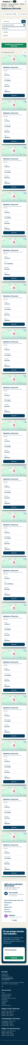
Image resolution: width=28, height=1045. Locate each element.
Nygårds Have (8, 907)
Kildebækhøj (7, 902)
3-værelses (11, 5)
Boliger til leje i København (8, 1011)
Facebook (2, 987)
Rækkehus (4, 4)
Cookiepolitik (5, 1001)
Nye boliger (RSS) (6, 1005)
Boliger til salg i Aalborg (8, 1035)
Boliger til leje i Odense (7, 1014)
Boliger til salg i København (9, 1031)
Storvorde (4, 5)
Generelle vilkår (6, 996)
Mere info (14, 95)
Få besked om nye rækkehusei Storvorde (14, 45)
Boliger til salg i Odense (8, 1033)
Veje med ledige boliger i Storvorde (13, 900)
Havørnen (7, 909)
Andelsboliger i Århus (7, 1022)
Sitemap (4, 1004)
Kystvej (6, 905)
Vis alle (15, 920)
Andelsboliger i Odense (8, 1024)
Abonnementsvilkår (7, 995)
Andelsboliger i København (8, 1021)
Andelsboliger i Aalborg (8, 1025)
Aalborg (22, 4)
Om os (3, 992)
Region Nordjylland (14, 4)
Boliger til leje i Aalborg (7, 1015)
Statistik (4, 1002)
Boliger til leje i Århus (7, 1012)
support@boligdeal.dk (7, 978)
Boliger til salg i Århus (7, 1032)
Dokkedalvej (7, 911)
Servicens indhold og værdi (9, 998)
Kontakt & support (6, 994)
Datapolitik (4, 999)
